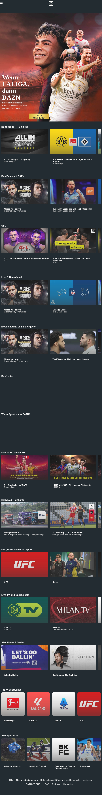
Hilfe (11, 779)
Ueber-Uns (68, 784)
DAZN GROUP (33, 784)
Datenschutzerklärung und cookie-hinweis (60, 779)
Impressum (88, 779)
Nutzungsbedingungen (27, 779)
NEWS (46, 784)
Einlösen (56, 784)
